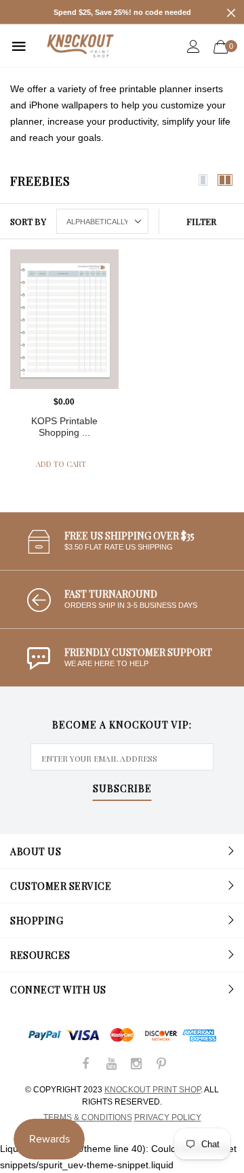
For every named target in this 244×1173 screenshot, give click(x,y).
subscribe (122, 789)
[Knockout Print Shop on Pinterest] (161, 1065)
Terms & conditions (87, 1117)
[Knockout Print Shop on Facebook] (86, 1065)
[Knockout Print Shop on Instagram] (136, 1065)
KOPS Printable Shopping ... (64, 426)
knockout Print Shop (152, 1089)
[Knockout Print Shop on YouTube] (111, 1065)
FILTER (201, 221)
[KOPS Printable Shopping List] (64, 319)
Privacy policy (167, 1117)
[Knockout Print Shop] (80, 45)
